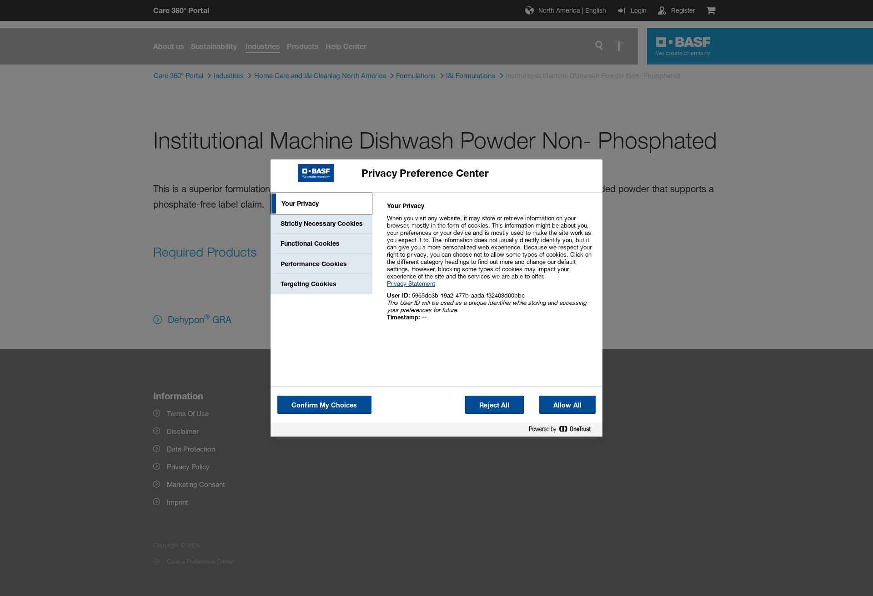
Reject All (494, 405)
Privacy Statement (411, 283)
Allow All (567, 405)
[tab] (321, 204)
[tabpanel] (490, 266)
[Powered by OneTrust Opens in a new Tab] (563, 431)
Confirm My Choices (324, 405)
